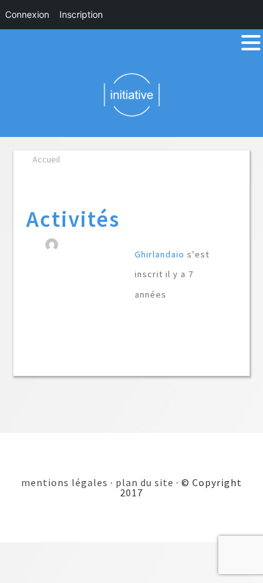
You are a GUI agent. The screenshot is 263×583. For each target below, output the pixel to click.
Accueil (46, 159)
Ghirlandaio (159, 254)
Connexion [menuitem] (27, 14)
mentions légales (64, 482)
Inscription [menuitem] (81, 14)
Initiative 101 (132, 94)
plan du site (145, 482)
